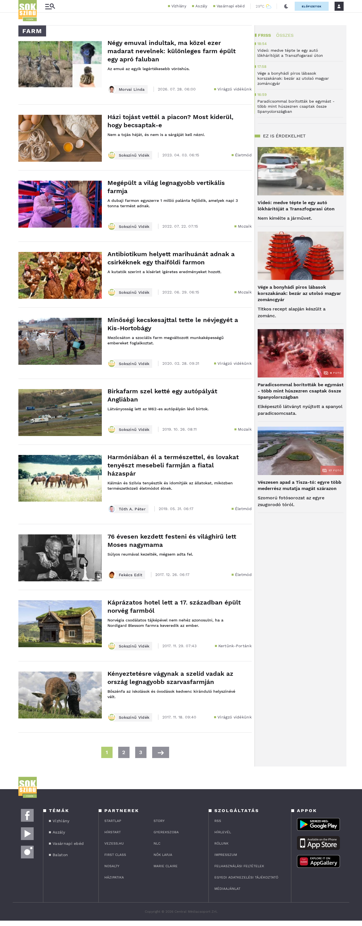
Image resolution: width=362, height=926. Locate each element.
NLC (157, 843)
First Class (115, 855)
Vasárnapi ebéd (231, 6)
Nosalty (111, 866)
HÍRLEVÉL (222, 832)
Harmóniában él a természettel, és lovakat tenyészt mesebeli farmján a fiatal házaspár (173, 465)
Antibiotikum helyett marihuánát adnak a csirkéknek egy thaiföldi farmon (171, 258)
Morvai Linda (132, 89)
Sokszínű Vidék (134, 155)
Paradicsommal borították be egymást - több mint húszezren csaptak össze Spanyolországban (301, 391)
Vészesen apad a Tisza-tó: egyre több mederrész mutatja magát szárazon (299, 485)
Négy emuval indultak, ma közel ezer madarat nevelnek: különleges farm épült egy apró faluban (171, 51)
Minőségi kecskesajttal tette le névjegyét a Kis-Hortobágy (172, 324)
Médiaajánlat (227, 889)
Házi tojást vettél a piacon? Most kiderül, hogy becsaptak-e (170, 121)
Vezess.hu (114, 843)
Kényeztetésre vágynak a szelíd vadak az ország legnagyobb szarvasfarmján (170, 677)
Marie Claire (166, 866)
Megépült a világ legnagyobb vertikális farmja (166, 187)
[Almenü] (50, 6)
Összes (285, 35)
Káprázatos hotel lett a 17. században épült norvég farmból (174, 606)
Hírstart (112, 832)
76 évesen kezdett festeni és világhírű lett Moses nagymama (171, 540)
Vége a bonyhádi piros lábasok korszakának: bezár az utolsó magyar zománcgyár (299, 293)
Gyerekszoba (166, 832)
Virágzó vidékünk (234, 89)
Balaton (60, 854)
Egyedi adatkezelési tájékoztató (246, 877)
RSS (217, 821)
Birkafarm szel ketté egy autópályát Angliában (162, 395)
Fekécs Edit (130, 575)
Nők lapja (163, 855)
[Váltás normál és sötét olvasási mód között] (286, 6)
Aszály (201, 6)
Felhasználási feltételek (239, 866)
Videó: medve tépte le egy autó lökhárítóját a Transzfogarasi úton (296, 205)
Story (159, 821)
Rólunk (221, 843)
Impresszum (225, 855)
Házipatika (114, 877)
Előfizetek (312, 6)
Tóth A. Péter (132, 509)
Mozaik (245, 226)
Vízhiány (178, 6)
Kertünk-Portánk (235, 646)
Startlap (112, 821)
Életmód (243, 155)
